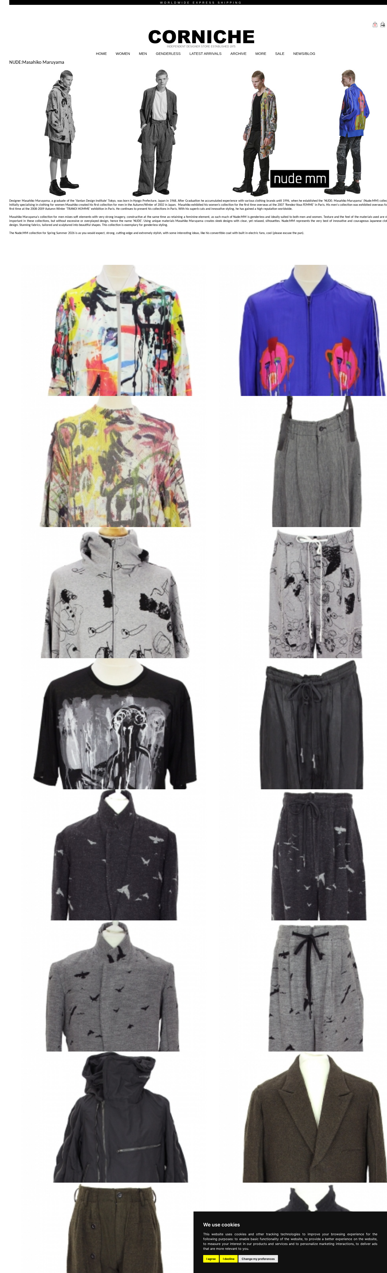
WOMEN (118, 54)
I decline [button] (228, 1258)
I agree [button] (211, 1258)
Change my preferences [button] (258, 1258)
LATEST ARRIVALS (205, 54)
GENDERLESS (166, 54)
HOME (96, 54)
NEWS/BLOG (309, 54)
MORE (264, 54)
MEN (139, 54)
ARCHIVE (240, 54)
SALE (284, 54)
